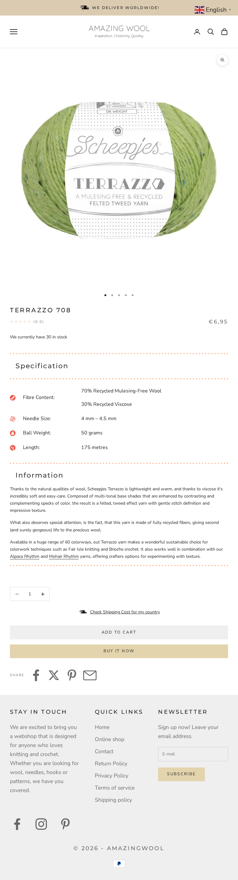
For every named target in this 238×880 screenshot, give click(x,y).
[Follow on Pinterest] (65, 824)
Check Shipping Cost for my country (125, 612)
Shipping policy (113, 800)
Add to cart (119, 632)
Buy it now (119, 651)
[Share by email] (90, 675)
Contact (104, 751)
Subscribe (181, 774)
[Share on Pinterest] (72, 675)
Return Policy (111, 763)
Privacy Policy (111, 775)
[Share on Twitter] (54, 675)
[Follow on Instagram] (41, 824)
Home (102, 727)
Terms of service (114, 787)
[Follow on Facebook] (17, 824)
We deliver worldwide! (125, 7)
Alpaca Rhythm (24, 556)
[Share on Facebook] (36, 675)
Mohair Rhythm (64, 556)
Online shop (109, 739)
